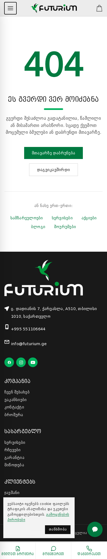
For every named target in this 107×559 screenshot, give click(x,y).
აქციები (89, 218)
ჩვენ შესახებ (17, 392)
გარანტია (14, 457)
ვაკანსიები (15, 400)
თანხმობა (58, 529)
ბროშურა (13, 415)
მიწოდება (14, 465)
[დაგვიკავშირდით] (95, 529)
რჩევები (12, 450)
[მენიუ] (10, 8)
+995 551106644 (28, 329)
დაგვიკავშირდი (53, 170)
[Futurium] (53, 8)
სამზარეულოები (26, 218)
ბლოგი (38, 227)
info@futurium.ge (29, 344)
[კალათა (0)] (97, 8)
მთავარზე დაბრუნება (53, 153)
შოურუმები (65, 227)
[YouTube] (33, 362)
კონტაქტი (14, 407)
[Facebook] (9, 362)
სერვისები (62, 218)
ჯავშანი (12, 492)
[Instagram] (21, 362)
